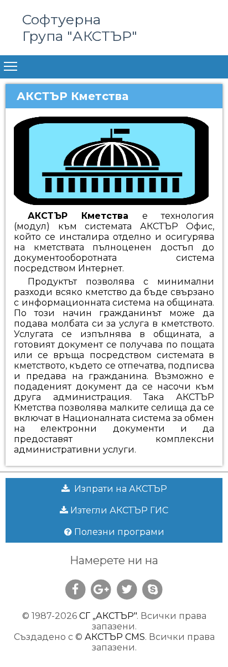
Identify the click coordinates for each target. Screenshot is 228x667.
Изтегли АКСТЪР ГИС (118, 510)
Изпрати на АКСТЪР (118, 489)
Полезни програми (118, 532)
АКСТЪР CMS (115, 637)
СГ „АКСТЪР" (108, 616)
